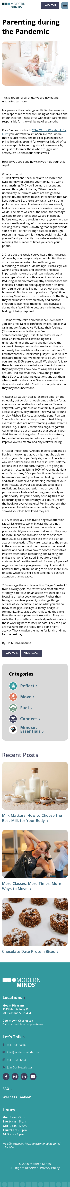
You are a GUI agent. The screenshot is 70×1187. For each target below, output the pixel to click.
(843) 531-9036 (16, 1045)
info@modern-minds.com (23, 1052)
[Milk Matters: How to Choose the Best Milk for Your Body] (35, 786)
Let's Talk (50, 5)
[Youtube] (33, 1076)
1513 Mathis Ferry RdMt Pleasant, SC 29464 (17, 1011)
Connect (28, 719)
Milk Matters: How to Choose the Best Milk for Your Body (32, 818)
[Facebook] (6, 1076)
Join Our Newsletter (19, 1067)
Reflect (27, 686)
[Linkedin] (24, 1076)
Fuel (24, 708)
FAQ (6, 1088)
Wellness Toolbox (17, 1097)
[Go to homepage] (13, 5)
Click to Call (31, 653)
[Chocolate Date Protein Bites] (35, 922)
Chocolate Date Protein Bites (28, 951)
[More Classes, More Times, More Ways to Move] (35, 854)
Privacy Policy (50, 1168)
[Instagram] (15, 1076)
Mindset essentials (30, 730)
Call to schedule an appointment (23, 1024)
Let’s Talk (12, 1036)
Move (25, 697)
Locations (12, 997)
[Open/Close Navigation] (64, 5)
